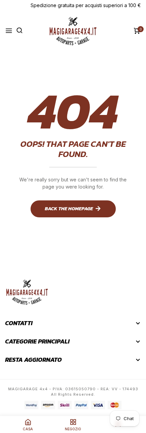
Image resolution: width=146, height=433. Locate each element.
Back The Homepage (69, 208)
